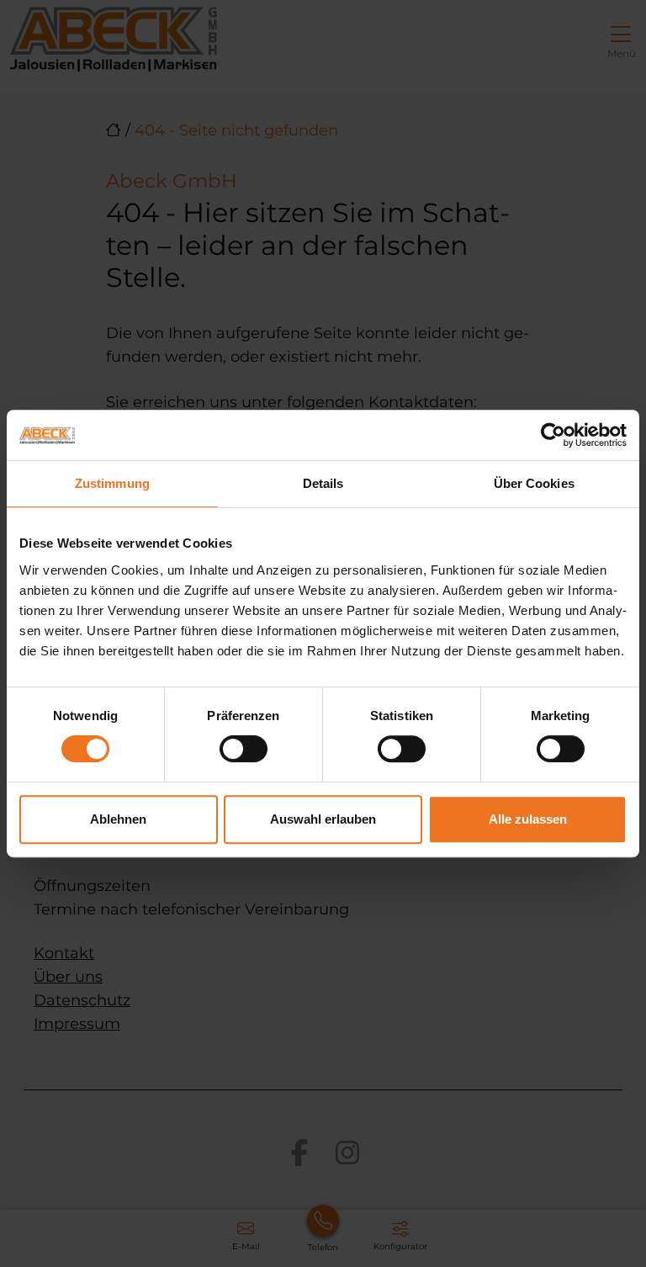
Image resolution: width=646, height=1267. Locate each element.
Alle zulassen (528, 819)
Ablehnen (118, 819)
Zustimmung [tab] (112, 483)
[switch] (243, 748)
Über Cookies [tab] (534, 483)
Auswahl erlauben (323, 819)
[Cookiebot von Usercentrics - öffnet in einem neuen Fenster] (553, 435)
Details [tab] (323, 483)
